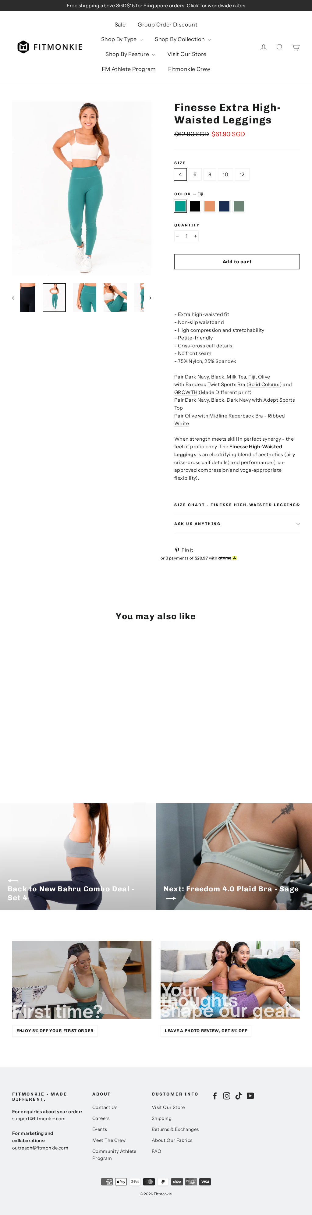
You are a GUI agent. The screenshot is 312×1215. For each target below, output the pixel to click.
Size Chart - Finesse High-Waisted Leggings (237, 505)
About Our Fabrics (172, 1140)
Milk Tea (210, 206)
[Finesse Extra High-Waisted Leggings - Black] (23, 756)
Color (188, 194)
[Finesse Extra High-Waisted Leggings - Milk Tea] (31, 756)
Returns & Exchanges (175, 1129)
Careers (101, 1118)
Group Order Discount (167, 24)
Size (180, 163)
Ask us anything (197, 523)
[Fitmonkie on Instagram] (226, 1096)
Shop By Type (119, 39)
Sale (120, 24)
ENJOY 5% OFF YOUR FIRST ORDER (55, 1030)
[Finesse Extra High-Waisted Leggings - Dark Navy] (38, 756)
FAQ (156, 1151)
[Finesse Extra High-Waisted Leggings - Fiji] (16, 756)
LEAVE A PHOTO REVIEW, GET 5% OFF (206, 1030)
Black (195, 206)
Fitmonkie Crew (189, 69)
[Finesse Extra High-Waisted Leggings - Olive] (46, 756)
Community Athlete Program (114, 1155)
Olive (239, 206)
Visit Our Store (187, 54)
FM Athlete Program (129, 69)
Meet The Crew (109, 1140)
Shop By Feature (127, 54)
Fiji (180, 206)
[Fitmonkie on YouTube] (250, 1096)
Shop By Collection (180, 39)
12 (242, 174)
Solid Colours (263, 384)
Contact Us (104, 1107)
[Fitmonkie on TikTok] (238, 1096)
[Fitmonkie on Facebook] (214, 1096)
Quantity (187, 225)
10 (225, 174)
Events (99, 1129)
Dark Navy (224, 206)
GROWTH (185, 392)
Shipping (162, 1118)
